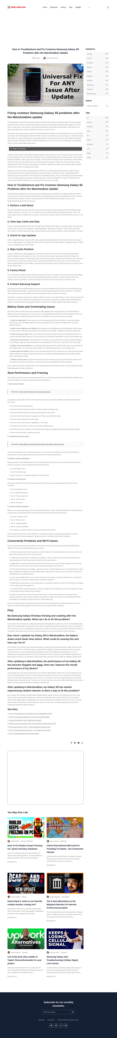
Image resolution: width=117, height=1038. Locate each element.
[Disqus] (45, 778)
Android (97, 80)
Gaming (24, 841)
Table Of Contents (19, 149)
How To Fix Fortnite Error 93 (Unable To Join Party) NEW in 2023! (30, 713)
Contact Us (51, 1020)
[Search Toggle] (108, 7)
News (24, 897)
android (97, 122)
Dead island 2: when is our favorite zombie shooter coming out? (24, 903)
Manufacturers (97, 94)
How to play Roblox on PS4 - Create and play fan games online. (30, 727)
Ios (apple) (65, 897)
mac (97, 149)
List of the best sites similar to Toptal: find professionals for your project (24, 960)
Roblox (30, 841)
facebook (97, 144)
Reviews (64, 841)
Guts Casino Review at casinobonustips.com (34, 392)
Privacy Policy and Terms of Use (68, 1020)
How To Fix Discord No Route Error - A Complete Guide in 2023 (29, 730)
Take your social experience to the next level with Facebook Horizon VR (32, 723)
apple (97, 153)
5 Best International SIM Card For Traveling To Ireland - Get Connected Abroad (65, 848)
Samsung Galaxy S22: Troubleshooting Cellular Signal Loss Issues (62, 960)
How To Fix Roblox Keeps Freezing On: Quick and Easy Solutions (24, 847)
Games (97, 71)
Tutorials (37, 58)
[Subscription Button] (72, 1012)
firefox (97, 157)
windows (97, 126)
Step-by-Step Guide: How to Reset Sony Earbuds (25, 720)
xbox (97, 131)
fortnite (97, 140)
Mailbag (97, 76)
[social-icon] (51, 1025)
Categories (54, 7)
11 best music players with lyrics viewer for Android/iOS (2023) (29, 717)
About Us (41, 1020)
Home (45, 7)
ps (97, 118)
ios (97, 135)
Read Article (11, 862)
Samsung (97, 85)
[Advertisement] (58, 25)
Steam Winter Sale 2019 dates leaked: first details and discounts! (41, 444)
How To (97, 58)
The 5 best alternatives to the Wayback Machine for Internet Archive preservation (61, 904)
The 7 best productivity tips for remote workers (24, 733)
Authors (63, 7)
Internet (25, 952)
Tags (70, 7)
